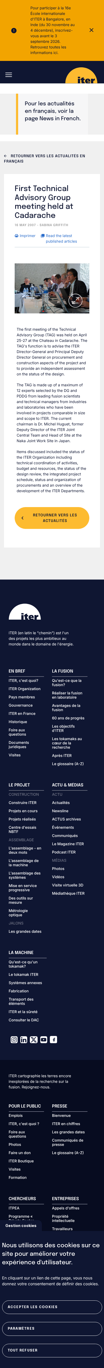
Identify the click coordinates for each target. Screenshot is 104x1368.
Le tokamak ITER (23, 975)
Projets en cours (23, 811)
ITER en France (22, 714)
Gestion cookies (21, 1225)
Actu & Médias (67, 785)
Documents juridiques (19, 745)
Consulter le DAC (24, 1020)
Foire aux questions (17, 732)
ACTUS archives (66, 819)
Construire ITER (23, 803)
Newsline (60, 811)
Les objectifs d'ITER (63, 728)
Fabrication (19, 991)
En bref (17, 671)
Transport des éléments (21, 1001)
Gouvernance (21, 705)
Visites (15, 755)
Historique (18, 722)
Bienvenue (61, 1116)
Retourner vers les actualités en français (44, 159)
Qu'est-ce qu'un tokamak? (23, 964)
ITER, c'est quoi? (23, 681)
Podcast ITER (64, 852)
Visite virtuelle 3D (67, 885)
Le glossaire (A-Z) (68, 764)
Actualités (61, 803)
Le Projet (19, 785)
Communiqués (65, 836)
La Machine (21, 953)
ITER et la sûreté (23, 1012)
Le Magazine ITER (68, 844)
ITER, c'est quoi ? (24, 1124)
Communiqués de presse (67, 1142)
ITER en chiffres (66, 1124)
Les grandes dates (25, 932)
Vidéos (58, 877)
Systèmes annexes (25, 983)
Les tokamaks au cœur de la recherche (67, 743)
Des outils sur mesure (21, 900)
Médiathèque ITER (68, 894)
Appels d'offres (65, 1208)
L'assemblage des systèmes (25, 875)
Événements (63, 828)
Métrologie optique (18, 913)
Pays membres (22, 697)
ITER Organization (25, 689)
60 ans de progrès (68, 718)
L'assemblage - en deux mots (25, 850)
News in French (59, 119)
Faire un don (20, 1153)
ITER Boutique (21, 1161)
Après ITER (62, 756)
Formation (18, 1178)
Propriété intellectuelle (63, 1218)
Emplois (16, 1116)
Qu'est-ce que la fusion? (67, 683)
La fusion (62, 671)
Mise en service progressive (23, 888)
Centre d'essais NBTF (23, 830)
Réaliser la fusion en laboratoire (67, 695)
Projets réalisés (22, 819)
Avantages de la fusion (66, 708)
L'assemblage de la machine (24, 863)
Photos (58, 869)
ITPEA (14, 1208)
